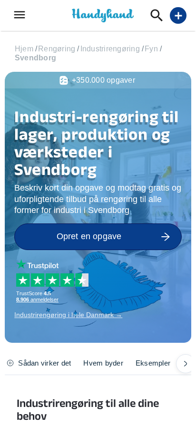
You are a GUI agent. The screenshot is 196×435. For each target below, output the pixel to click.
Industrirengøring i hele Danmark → (68, 315)
